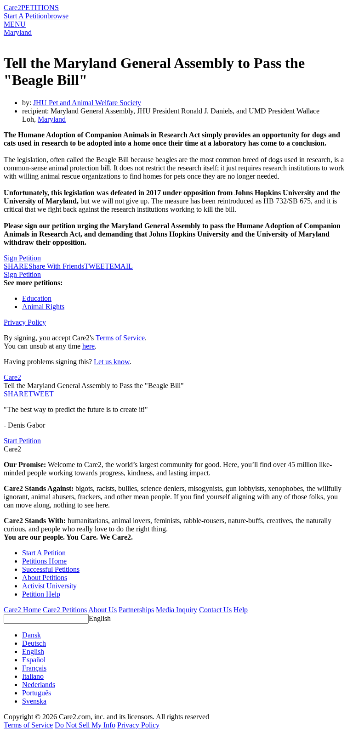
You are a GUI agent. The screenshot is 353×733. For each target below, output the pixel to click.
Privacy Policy (25, 322)
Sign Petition (22, 258)
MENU (15, 24)
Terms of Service (120, 338)
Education (36, 298)
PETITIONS (40, 7)
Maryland (18, 32)
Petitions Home (44, 561)
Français (34, 668)
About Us (102, 610)
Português (36, 693)
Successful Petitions (51, 569)
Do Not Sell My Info (85, 725)
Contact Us (215, 610)
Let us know (112, 362)
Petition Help (41, 594)
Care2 (12, 7)
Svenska (34, 701)
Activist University (49, 586)
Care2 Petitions (65, 610)
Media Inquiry (176, 610)
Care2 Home (22, 610)
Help (240, 610)
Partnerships (136, 610)
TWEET (96, 266)
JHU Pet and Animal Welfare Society (87, 103)
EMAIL (121, 266)
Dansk (31, 635)
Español (34, 660)
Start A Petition (25, 16)
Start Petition (22, 441)
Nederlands (38, 684)
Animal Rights (43, 306)
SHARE (16, 394)
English (100, 618)
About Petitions (44, 577)
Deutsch (34, 643)
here (88, 346)
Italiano (33, 676)
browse (57, 16)
